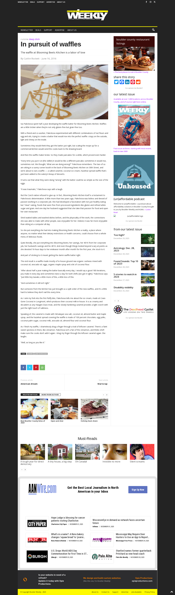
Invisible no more (111, 461)
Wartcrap (102, 383)
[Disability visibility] (148, 291)
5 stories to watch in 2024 (125, 275)
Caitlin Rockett (31, 58)
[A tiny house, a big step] (60, 452)
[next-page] (106, 394)
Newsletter (23, 2)
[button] (153, 30)
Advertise (50, 2)
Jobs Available (137, 592)
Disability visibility (123, 287)
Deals (32, 2)
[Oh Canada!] (87, 452)
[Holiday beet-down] (94, 409)
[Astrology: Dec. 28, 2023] (148, 252)
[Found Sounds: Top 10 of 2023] (148, 265)
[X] (154, 2)
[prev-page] (103, 394)
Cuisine (24, 39)
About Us (61, 2)
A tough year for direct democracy (32, 463)
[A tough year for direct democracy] (33, 452)
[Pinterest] (36, 367)
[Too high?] (148, 239)
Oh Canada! (81, 461)
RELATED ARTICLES (30, 395)
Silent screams (137, 461)
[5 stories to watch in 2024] (148, 278)
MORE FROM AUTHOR (50, 395)
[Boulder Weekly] (87, 14)
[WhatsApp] (42, 367)
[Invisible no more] (115, 452)
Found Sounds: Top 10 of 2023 (126, 262)
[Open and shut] (64, 409)
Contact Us (105, 592)
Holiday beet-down (89, 421)
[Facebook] (146, 2)
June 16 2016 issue (41, 354)
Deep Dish (34, 39)
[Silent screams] (142, 452)
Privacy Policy (150, 592)
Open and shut (57, 421)
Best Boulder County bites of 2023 (33, 422)
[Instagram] (150, 2)
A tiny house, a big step (60, 461)
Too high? (119, 235)
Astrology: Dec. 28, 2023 (124, 249)
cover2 (30, 354)
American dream (29, 383)
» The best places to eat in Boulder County (131, 72)
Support (40, 2)
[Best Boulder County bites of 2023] (34, 409)
